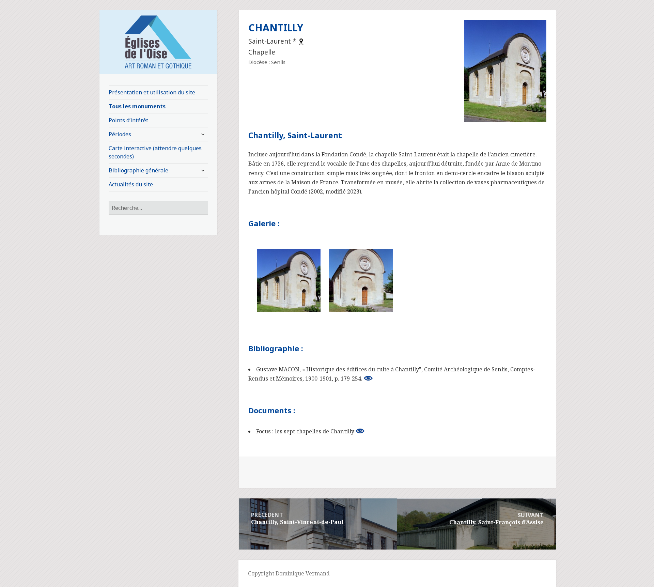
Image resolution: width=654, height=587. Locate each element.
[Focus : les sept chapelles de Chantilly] (360, 431)
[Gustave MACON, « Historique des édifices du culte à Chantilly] (368, 378)
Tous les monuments (137, 106)
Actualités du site (131, 184)
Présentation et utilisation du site (152, 92)
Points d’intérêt (128, 120)
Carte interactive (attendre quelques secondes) (155, 152)
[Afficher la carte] (301, 41)
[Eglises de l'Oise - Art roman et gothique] (158, 41)
